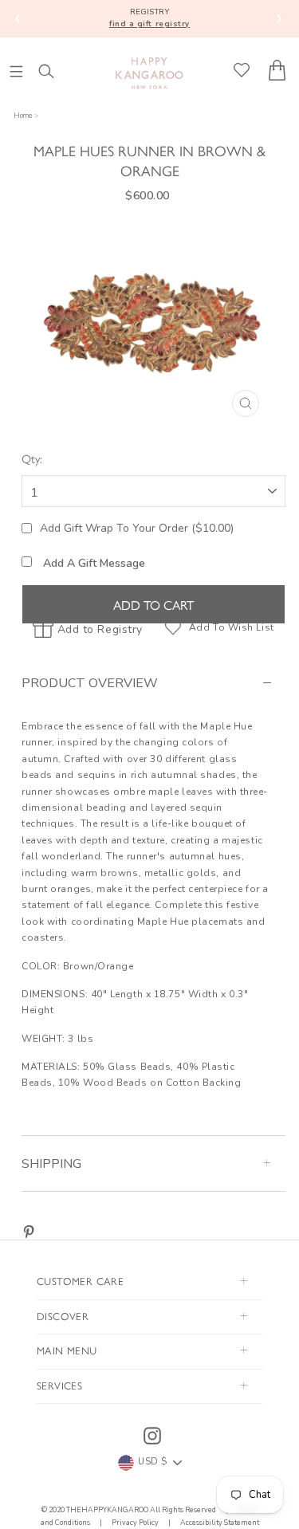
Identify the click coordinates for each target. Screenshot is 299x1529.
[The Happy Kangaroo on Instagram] (152, 1435)
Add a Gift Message (92, 563)
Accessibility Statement (219, 1522)
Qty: (32, 458)
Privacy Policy (135, 1522)
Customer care (80, 1280)
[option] (153, 323)
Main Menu (67, 1350)
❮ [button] (18, 18)
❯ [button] (279, 18)
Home (23, 115)
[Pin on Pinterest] (29, 1232)
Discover (63, 1315)
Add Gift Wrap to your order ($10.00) (137, 528)
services (59, 1385)
